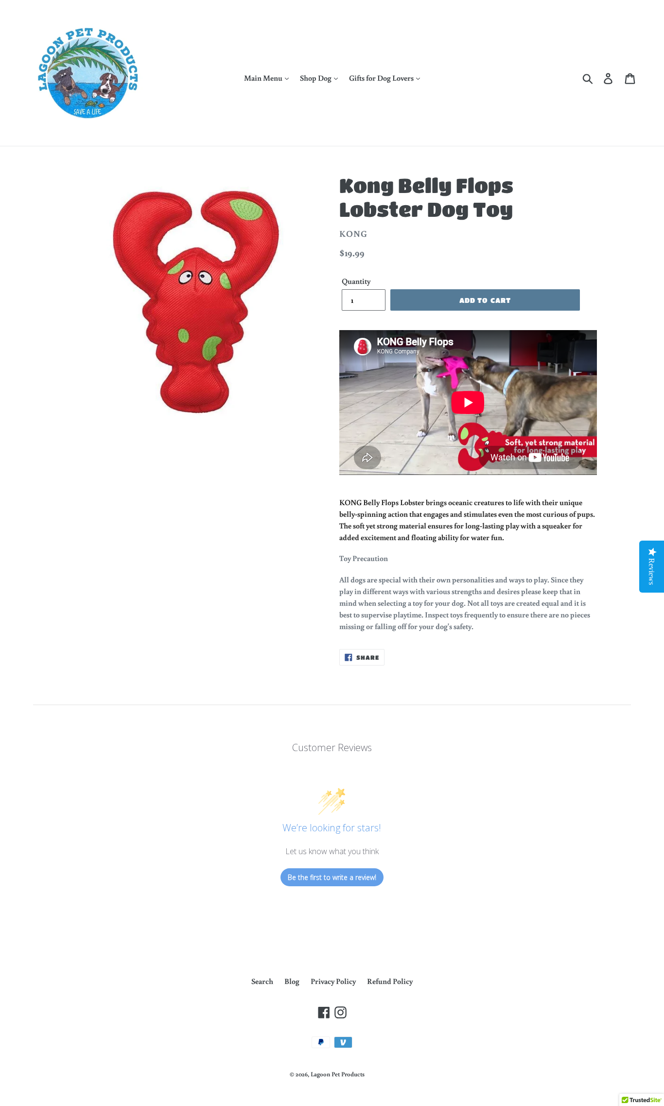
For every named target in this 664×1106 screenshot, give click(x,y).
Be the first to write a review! (332, 877)
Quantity (356, 281)
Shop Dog (316, 78)
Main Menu (264, 78)
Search (262, 981)
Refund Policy (390, 981)
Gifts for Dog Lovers (382, 78)
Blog (291, 981)
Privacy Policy (333, 981)
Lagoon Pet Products (338, 1074)
